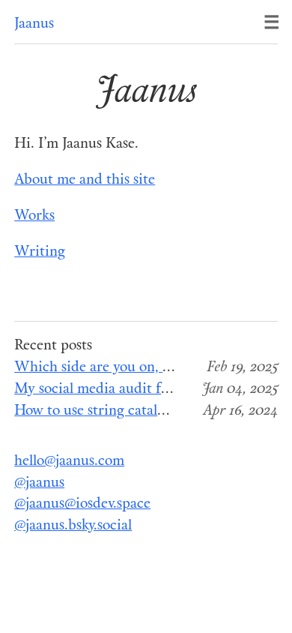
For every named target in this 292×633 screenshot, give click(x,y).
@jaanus (39, 483)
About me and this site (84, 180)
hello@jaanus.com (69, 461)
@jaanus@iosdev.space (82, 504)
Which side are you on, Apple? (109, 368)
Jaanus (34, 24)
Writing (39, 252)
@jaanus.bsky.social (73, 526)
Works (34, 216)
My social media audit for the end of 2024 (145, 389)
